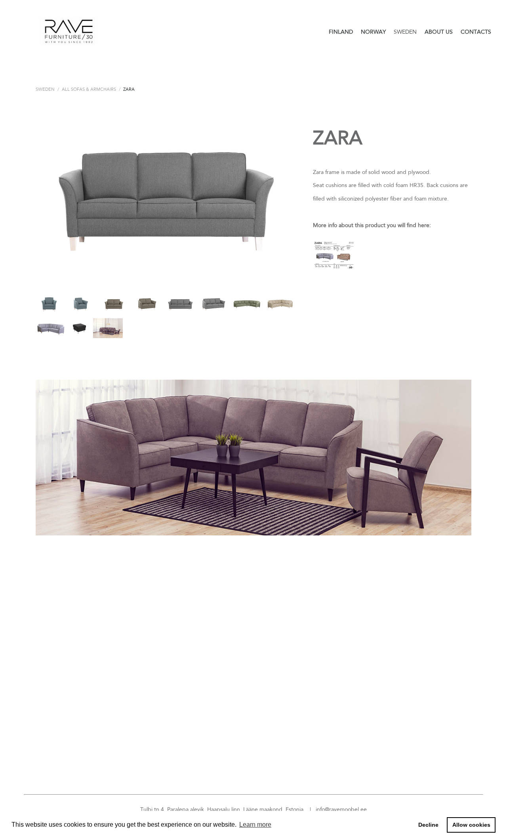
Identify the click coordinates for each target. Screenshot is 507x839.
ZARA (129, 89)
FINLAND (341, 31)
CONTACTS (476, 31)
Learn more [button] (255, 824)
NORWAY (373, 31)
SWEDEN (405, 31)
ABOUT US (439, 31)
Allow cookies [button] (471, 825)
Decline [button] (428, 825)
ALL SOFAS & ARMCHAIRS (89, 89)
